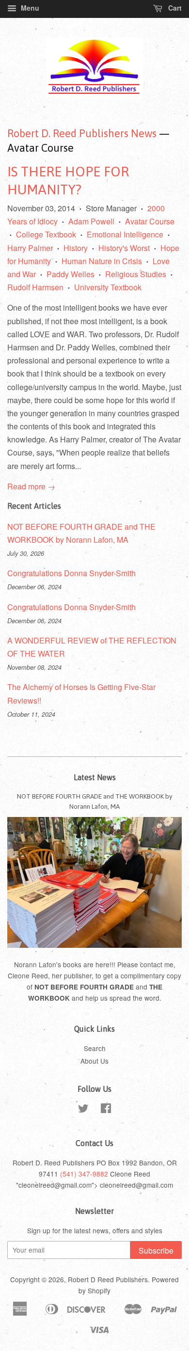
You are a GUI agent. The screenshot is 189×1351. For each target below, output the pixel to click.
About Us (94, 1061)
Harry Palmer (30, 247)
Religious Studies (135, 274)
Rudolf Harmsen (35, 287)
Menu (29, 8)
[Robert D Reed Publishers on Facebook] (105, 1110)
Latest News (95, 777)
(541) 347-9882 (84, 1173)
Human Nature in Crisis (102, 261)
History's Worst (124, 247)
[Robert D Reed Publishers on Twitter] (83, 1110)
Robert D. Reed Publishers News (82, 133)
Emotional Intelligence (125, 234)
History (75, 247)
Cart (174, 8)
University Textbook (108, 287)
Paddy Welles (70, 274)
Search (95, 1048)
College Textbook (46, 234)
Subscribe (156, 1250)
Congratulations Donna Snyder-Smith (71, 573)
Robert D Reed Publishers (108, 1279)
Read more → (31, 486)
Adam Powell (91, 221)
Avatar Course (149, 221)
